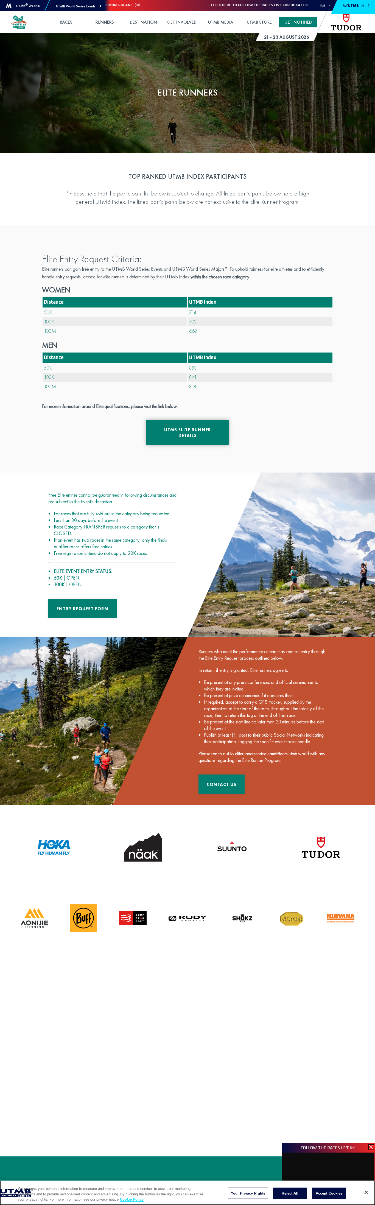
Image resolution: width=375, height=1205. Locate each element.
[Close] (366, 1192)
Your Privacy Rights (248, 1193)
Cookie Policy (132, 1199)
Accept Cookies (329, 1193)
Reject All (290, 1193)
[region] (187, 1193)
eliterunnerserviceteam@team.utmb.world (272, 753)
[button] (78, 6)
